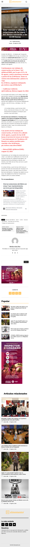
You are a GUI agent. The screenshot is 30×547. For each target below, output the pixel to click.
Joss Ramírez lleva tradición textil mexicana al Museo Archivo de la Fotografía (19, 315)
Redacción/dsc (16, 41)
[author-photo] (2, 422)
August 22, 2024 (22, 91)
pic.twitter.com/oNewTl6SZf (11, 145)
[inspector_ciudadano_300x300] (11, 283)
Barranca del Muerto (10, 219)
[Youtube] (14, 524)
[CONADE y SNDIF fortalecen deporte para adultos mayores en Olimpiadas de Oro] (5, 336)
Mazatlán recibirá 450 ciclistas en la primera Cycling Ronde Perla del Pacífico (19, 308)
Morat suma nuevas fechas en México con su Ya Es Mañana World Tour (20, 329)
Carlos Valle (5, 421)
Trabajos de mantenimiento (8, 223)
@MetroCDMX (6, 72)
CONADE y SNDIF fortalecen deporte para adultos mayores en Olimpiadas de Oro (19, 337)
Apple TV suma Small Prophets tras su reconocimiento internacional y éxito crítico (19, 322)
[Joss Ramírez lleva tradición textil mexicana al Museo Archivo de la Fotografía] (5, 315)
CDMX (16, 27)
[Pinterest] (16, 293)
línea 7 (17, 219)
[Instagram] (15, 252)
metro (21, 219)
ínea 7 (20, 57)
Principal (23, 27)
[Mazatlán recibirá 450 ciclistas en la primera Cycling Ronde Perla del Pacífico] (5, 308)
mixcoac (26, 219)
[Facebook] (12, 252)
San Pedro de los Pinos (13, 221)
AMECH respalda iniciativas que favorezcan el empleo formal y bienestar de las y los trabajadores (22, 230)
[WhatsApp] (19, 293)
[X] (17, 252)
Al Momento (8, 27)
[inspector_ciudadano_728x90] (15, 50)
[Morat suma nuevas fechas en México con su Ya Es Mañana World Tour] (5, 329)
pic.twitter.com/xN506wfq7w (11, 85)
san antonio (4, 221)
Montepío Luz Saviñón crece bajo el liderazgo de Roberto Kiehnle (7, 229)
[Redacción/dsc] (15, 241)
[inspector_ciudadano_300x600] (11, 383)
